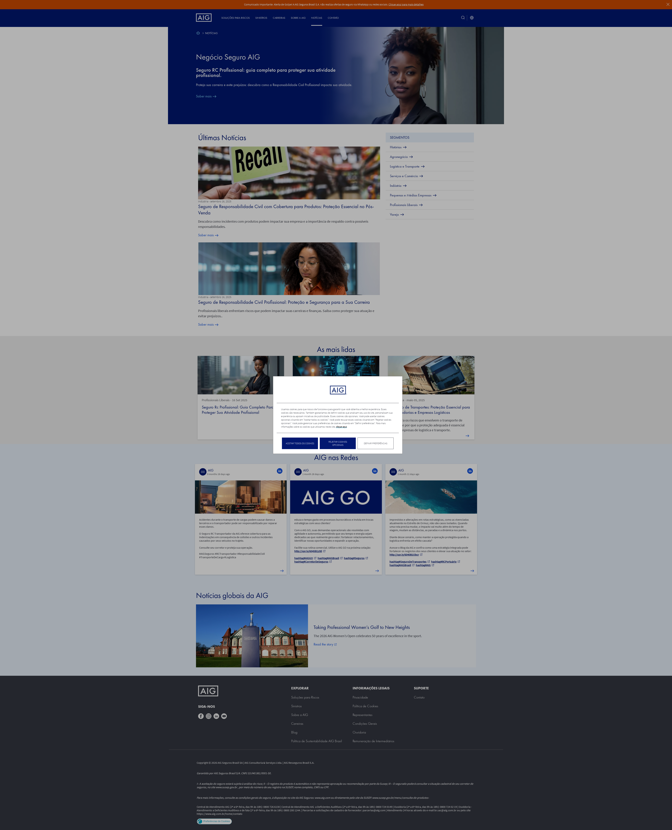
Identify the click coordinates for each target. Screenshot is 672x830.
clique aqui (341, 426)
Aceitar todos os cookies (300, 443)
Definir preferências (375, 443)
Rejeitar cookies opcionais (337, 443)
